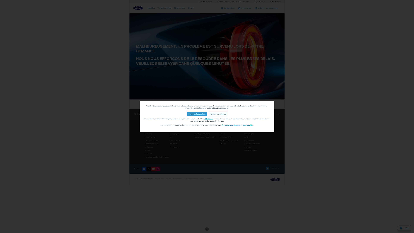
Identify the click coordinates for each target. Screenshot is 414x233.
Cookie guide (247, 125)
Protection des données (231, 125)
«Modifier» (208, 119)
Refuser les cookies (218, 114)
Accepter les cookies (196, 114)
